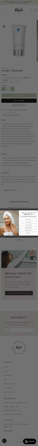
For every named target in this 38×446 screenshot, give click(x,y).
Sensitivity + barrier (28, 230)
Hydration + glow (28, 219)
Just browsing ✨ (28, 233)
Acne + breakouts (28, 222)
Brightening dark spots (28, 227)
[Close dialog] (37, 211)
